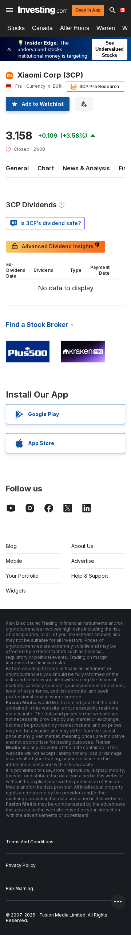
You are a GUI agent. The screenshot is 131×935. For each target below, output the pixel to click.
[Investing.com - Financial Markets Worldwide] (42, 10)
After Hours (74, 28)
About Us (82, 546)
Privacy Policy (21, 865)
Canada (42, 28)
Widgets (16, 590)
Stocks (16, 28)
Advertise (82, 561)
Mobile (14, 561)
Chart (45, 168)
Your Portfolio (22, 576)
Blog (11, 546)
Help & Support (89, 576)
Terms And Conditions (29, 841)
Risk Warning (19, 888)
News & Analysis (86, 168)
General (17, 168)
